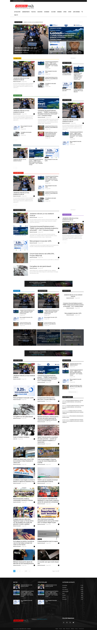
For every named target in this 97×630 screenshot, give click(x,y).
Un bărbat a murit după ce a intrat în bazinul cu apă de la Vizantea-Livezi (24, 480)
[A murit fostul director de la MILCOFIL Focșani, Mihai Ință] (75, 48)
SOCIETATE (39, 11)
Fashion (39, 559)
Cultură (15, 496)
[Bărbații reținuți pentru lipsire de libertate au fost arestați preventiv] (24, 554)
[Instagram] (67, 622)
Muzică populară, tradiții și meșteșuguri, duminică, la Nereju (23, 499)
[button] (82, 12)
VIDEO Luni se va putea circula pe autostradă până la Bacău (48, 480)
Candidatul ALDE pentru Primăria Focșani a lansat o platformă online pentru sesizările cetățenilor (72, 412)
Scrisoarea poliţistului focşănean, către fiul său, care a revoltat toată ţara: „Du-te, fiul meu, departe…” (72, 402)
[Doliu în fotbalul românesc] (24, 430)
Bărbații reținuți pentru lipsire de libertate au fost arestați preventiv (23, 562)
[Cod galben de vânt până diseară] (41, 85)
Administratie (52, 31)
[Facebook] (63, 622)
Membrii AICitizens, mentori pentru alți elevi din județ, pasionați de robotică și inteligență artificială (48, 418)
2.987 (26, 571)
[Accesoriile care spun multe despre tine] (48, 554)
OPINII (64, 11)
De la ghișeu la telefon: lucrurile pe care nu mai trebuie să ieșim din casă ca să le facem (23, 543)
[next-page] (16, 90)
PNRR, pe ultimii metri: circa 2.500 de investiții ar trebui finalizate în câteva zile (23, 461)
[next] (82, 22)
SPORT (69, 11)
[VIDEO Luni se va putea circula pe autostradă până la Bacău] (48, 472)
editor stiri (15, 438)
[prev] (79, 22)
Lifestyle (15, 539)
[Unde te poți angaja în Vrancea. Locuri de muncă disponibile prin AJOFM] (48, 452)
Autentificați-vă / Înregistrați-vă (18, 0)
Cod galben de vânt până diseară (40, 266)
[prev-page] (14, 90)
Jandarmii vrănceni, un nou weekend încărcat (33, 22)
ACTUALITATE (17, 11)
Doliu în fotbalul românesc (21, 437)
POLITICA (33, 11)
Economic (52, 49)
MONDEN (59, 11)
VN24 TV (16, 15)
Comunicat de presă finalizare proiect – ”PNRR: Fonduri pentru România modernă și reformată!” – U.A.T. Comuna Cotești (51, 64)
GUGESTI (39, 414)
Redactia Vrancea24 (17, 81)
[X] (70, 622)
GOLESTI (39, 516)
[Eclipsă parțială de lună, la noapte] (48, 534)
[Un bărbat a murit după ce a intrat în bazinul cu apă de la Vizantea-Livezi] (24, 472)
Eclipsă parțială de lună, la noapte (48, 541)
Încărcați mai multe (72, 391)
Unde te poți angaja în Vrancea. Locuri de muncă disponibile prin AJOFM (47, 461)
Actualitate (15, 414)
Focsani (15, 559)
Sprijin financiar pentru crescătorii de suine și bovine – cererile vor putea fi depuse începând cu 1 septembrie (48, 439)
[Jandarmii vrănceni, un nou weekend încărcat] (30, 39)
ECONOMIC (46, 11)
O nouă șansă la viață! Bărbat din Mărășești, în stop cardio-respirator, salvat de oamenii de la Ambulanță (48, 500)
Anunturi (69, 49)
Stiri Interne (17, 45)
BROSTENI (15, 516)
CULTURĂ (53, 11)
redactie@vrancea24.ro (42, 619)
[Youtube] (73, 622)
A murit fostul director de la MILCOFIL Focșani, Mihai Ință (78, 90)
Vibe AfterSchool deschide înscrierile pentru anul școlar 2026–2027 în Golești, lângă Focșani (48, 520)
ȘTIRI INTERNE (76, 11)
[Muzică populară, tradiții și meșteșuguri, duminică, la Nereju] (24, 491)
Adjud (39, 477)
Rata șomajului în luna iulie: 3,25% (40, 241)
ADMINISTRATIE (25, 11)
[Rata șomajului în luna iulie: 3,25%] (57, 48)
